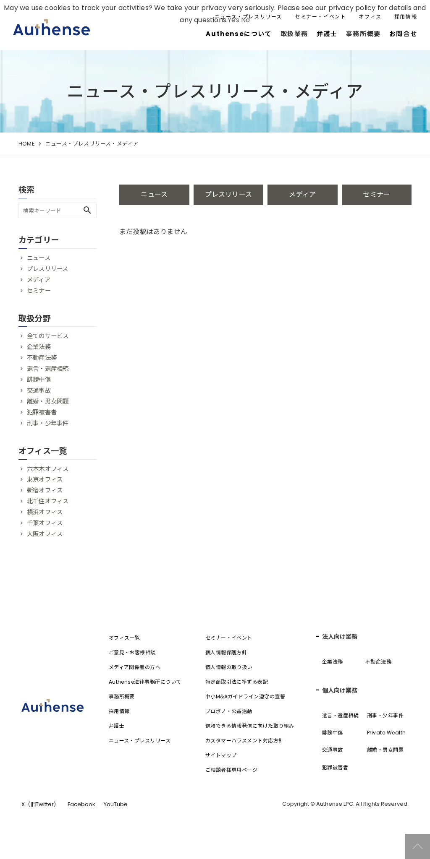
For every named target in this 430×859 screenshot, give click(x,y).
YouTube (116, 804)
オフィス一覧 (124, 637)
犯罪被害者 (42, 412)
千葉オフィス (45, 523)
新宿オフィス (45, 490)
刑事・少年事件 (47, 423)
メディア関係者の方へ (135, 667)
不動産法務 (42, 358)
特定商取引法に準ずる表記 (236, 681)
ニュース (154, 194)
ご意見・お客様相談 (132, 652)
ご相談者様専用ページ (231, 769)
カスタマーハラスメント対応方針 (244, 740)
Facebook (81, 804)
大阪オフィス (45, 534)
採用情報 (405, 16)
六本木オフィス (47, 469)
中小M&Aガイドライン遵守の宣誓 (245, 696)
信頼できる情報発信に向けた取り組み (249, 725)
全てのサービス (47, 336)
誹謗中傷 (39, 379)
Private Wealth (386, 732)
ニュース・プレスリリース (248, 16)
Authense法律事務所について (145, 681)
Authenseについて (239, 33)
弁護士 (327, 33)
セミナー (376, 194)
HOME (26, 143)
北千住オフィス (47, 501)
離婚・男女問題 (47, 401)
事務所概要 (122, 696)
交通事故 (39, 390)
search (87, 210)
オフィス (370, 16)
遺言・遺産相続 (47, 368)
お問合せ (403, 33)
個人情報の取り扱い (228, 667)
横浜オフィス (45, 512)
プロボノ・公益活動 (228, 711)
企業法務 (39, 347)
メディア (302, 194)
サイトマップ (221, 755)
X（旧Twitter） (40, 804)
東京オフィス (45, 479)
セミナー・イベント (320, 16)
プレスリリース (228, 194)
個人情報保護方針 (226, 652)
